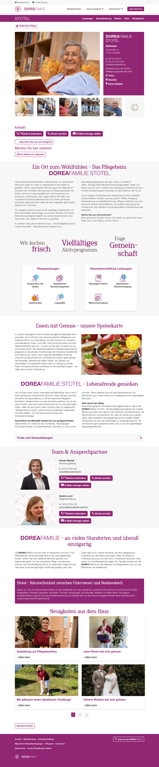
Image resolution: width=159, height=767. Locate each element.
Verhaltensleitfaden (46, 739)
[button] (79, 437)
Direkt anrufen (58, 133)
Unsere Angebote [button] (94, 9)
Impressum (60, 744)
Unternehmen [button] (115, 9)
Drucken (112, 79)
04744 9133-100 (69, 504)
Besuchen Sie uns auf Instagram (36, 142)
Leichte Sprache (41, 2)
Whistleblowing (29, 739)
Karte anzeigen (115, 83)
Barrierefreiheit (23, 2)
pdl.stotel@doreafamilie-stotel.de (73, 507)
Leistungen (87, 18)
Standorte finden (74, 9)
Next (134, 107)
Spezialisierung (103, 18)
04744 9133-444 (69, 468)
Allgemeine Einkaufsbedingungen (29, 744)
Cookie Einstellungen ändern (39, 748)
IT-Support (49, 744)
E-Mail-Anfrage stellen (88, 133)
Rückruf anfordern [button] (31, 133)
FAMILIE (130, 739)
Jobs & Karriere (135, 9)
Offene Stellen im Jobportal (30, 154)
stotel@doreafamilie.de (115, 64)
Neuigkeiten (138, 18)
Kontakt (18, 739)
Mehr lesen (24, 657)
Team (126, 18)
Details (117, 18)
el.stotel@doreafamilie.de (70, 471)
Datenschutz (20, 748)
